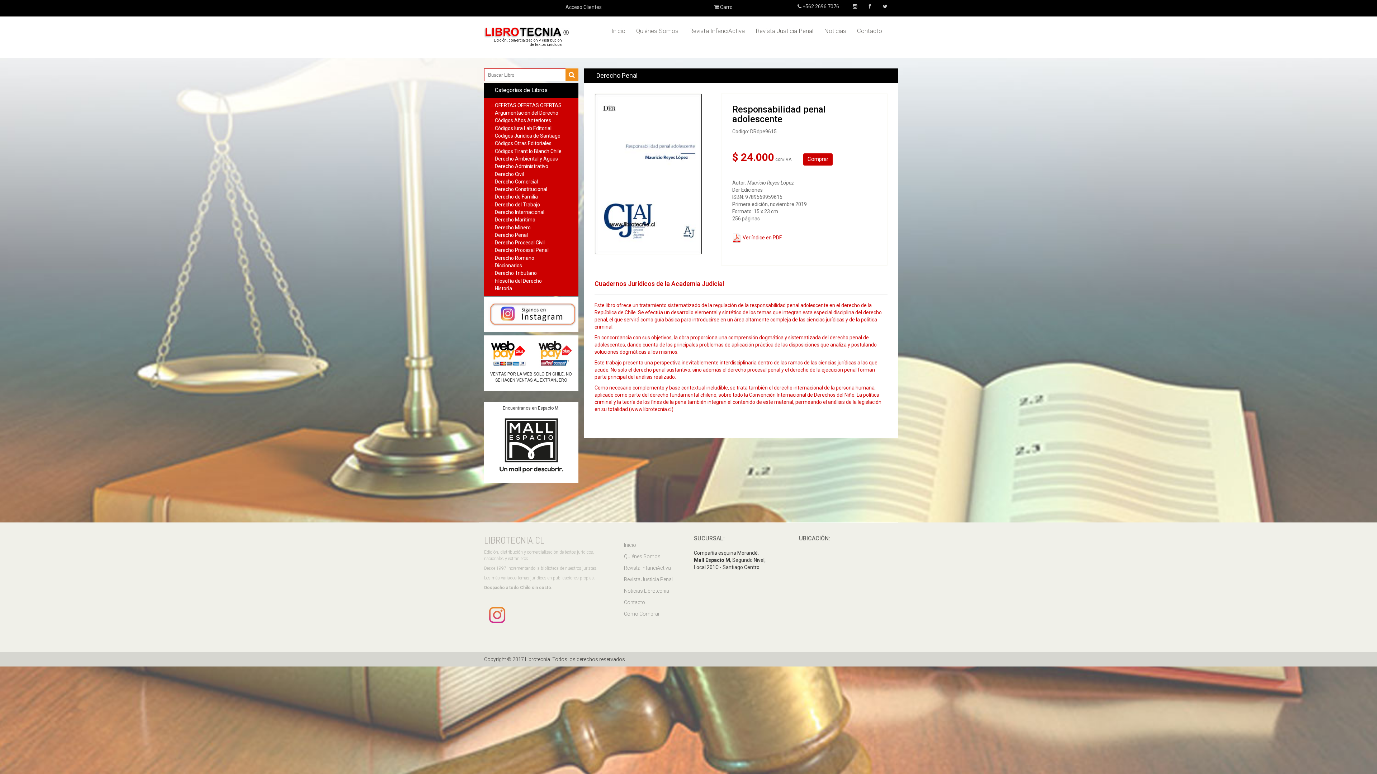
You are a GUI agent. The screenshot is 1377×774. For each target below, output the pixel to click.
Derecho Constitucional (521, 189)
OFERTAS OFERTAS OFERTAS (528, 105)
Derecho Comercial (516, 182)
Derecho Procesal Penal (522, 250)
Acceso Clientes (584, 7)
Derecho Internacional (519, 212)
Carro (726, 7)
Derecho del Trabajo (517, 204)
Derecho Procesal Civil (520, 242)
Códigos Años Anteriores (523, 120)
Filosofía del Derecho (518, 281)
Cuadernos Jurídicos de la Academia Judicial (659, 283)
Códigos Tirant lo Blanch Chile (528, 151)
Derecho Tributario (516, 273)
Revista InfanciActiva (717, 30)
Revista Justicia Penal (784, 30)
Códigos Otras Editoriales (523, 143)
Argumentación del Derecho (526, 113)
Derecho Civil (509, 174)
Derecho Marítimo (515, 220)
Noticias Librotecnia (646, 591)
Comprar (818, 159)
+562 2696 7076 (820, 6)
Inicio (618, 30)
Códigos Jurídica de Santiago (527, 136)
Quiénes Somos (657, 30)
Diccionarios (508, 265)
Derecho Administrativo (521, 166)
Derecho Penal (511, 235)
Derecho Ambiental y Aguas (526, 159)
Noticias (835, 30)
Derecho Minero (513, 227)
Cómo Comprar (642, 614)
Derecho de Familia (516, 197)
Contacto (869, 30)
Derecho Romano (514, 258)
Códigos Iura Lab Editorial (523, 128)
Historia (503, 288)
